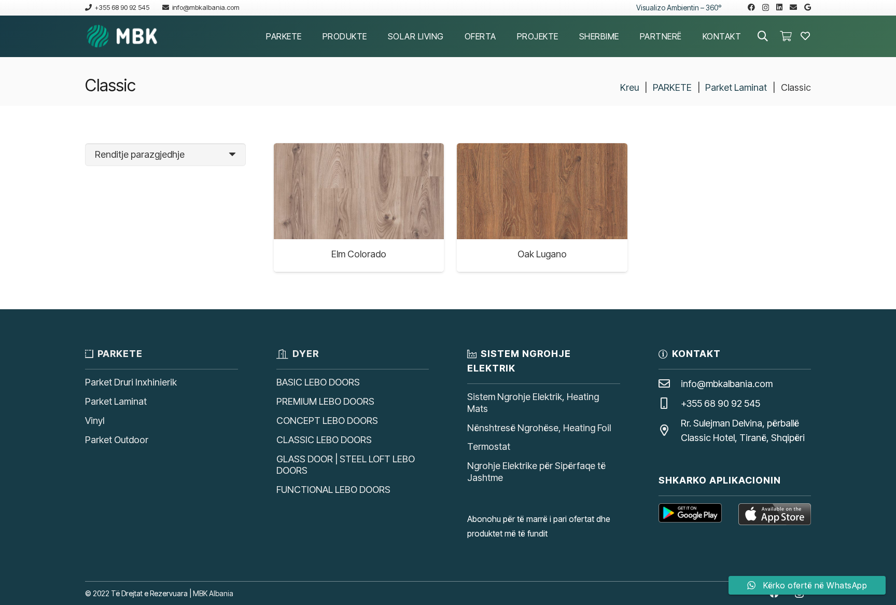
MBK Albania (213, 593)
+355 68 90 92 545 (720, 403)
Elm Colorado (358, 254)
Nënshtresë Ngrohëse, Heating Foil (539, 427)
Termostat (488, 446)
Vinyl (94, 420)
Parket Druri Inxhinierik (131, 382)
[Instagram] (765, 7)
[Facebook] (751, 7)
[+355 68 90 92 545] (670, 403)
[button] (309, 36)
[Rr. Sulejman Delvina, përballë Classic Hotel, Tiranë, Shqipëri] (670, 430)
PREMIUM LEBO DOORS (325, 401)
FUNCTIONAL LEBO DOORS (333, 489)
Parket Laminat (736, 87)
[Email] (793, 7)
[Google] (807, 7)
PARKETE (672, 87)
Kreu (629, 87)
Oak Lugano (542, 254)
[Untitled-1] (122, 36)
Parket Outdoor (116, 439)
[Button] (805, 36)
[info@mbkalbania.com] (670, 384)
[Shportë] (785, 36)
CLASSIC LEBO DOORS (324, 439)
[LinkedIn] (779, 7)
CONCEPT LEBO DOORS (327, 420)
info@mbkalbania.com (727, 383)
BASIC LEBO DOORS (318, 382)
